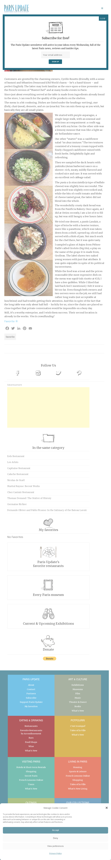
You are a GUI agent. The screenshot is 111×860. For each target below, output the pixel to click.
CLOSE (102, 18)
